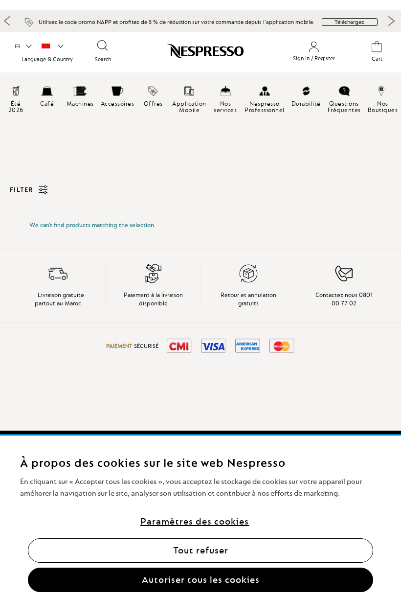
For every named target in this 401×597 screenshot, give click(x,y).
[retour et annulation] (248, 281)
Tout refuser (200, 550)
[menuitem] (47, 95)
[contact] (344, 281)
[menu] (200, 102)
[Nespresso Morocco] (199, 53)
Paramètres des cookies (194, 521)
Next (391, 21)
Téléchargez (349, 22)
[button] (22, 46)
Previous (7, 20)
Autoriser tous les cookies (201, 579)
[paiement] (153, 281)
